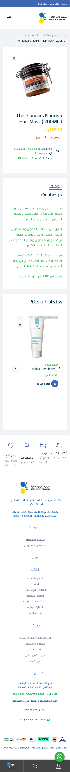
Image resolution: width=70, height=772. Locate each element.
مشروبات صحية (35, 661)
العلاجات (35, 584)
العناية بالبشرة (35, 148)
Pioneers (40, 153)
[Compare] (57, 151)
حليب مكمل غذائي (35, 655)
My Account (58, 766)
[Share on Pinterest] (23, 158)
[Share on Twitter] (40, 158)
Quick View (20, 325)
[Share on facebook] (43, 158)
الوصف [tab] (55, 187)
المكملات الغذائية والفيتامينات (35, 637)
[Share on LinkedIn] (36, 158)
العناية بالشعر (20, 148)
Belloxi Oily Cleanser (44, 369)
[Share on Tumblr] (32, 158)
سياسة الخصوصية (35, 539)
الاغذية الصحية (35, 578)
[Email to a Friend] (19, 158)
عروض (35, 557)
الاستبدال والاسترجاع (35, 545)
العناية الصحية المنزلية (35, 601)
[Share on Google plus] (28, 158)
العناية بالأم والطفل (35, 590)
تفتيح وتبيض (35, 649)
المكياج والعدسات (35, 643)
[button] (14, 58)
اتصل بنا (35, 551)
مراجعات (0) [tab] (51, 195)
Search (35, 766)
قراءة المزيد (43, 383)
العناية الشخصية (35, 595)
